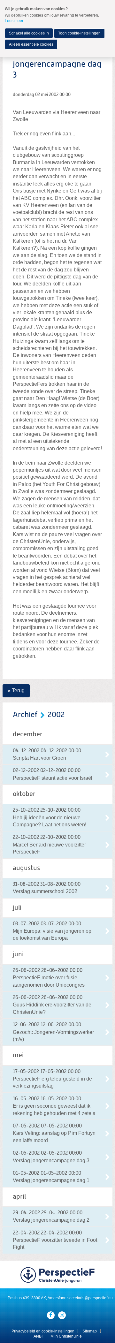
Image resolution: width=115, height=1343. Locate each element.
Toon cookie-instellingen (79, 33)
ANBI (38, 1336)
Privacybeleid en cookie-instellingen (43, 1331)
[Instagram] (62, 1315)
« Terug (16, 690)
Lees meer (14, 21)
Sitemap (89, 1331)
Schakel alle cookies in (29, 33)
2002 (56, 715)
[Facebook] (51, 1315)
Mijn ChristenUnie (66, 1336)
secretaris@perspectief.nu (90, 1298)
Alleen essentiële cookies (31, 44)
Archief (25, 715)
